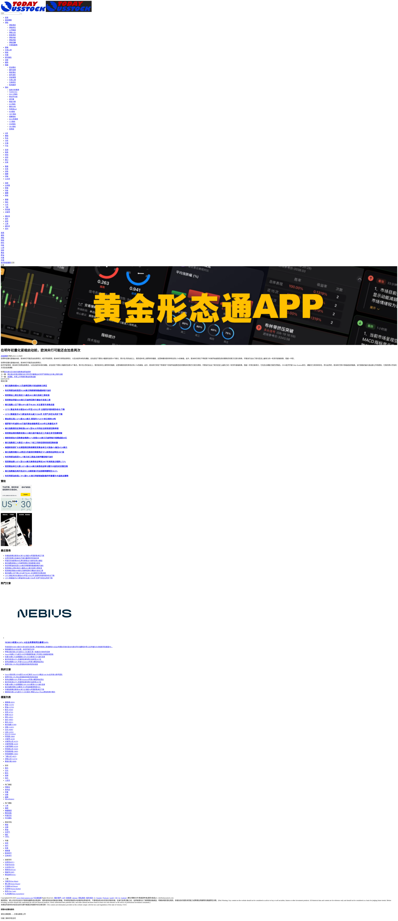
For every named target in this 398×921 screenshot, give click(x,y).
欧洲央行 (8, 853)
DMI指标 (12, 124)
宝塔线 (11, 129)
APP (63, 898)
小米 (6, 805)
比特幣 (7, 185)
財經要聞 (7, 263)
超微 (6, 797)
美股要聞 (8, 20)
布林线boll (13, 109)
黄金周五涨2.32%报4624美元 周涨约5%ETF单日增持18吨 (30, 419)
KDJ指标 (12, 104)
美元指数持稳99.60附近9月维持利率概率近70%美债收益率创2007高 (34, 452)
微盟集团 (8, 810)
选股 (6, 171)
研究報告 (8, 57)
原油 (2, 255)
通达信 (7, 216)
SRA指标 (12, 126)
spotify (112, 898)
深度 (6, 60)
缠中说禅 (12, 70)
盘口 (6, 160)
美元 (9, 372)
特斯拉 (7, 787)
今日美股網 (37, 898)
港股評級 (12, 40)
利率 (6, 848)
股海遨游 (12, 85)
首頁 (6, 17)
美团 (6, 808)
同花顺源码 (11, 754)
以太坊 (7, 179)
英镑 (29, 372)
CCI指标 (12, 121)
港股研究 (12, 27)
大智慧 (7, 212)
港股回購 (12, 42)
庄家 (6, 162)
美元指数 (17, 372)
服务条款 (89, 898)
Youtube (99, 898)
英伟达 (7, 789)
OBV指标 (12, 114)
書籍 (6, 193)
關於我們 (57, 898)
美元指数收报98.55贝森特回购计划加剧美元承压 (26, 386)
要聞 (6, 199)
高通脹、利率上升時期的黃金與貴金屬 (21, 377)
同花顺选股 (11, 751)
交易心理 (12, 80)
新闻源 (68, 898)
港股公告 (12, 32)
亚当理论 (12, 67)
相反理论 (12, 72)
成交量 (11, 99)
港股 (6, 22)
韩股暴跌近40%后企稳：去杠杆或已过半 (20, 649)
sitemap (74, 898)
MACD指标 (13, 94)
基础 (6, 136)
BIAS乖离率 (13, 119)
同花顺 (7, 209)
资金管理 (12, 77)
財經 (6, 52)
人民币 (7, 780)
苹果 (6, 792)
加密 (6, 183)
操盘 (6, 65)
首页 (2, 263)
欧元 (5, 372)
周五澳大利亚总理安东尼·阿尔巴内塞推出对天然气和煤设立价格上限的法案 (35, 374)
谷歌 (6, 794)
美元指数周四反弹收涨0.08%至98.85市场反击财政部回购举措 (32, 428)
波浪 (6, 221)
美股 (2, 235)
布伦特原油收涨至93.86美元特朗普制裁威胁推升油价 (28, 390)
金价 (9, 720)
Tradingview (13, 92)
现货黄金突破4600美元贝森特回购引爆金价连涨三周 (27, 400)
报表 (6, 152)
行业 (6, 145)
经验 (6, 155)
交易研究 (12, 82)
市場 (6, 55)
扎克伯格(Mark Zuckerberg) (14, 894)
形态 (6, 138)
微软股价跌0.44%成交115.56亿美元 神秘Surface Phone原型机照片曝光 (30, 692)
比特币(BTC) (9, 862)
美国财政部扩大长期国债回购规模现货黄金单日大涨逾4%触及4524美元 (36, 447)
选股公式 (11, 759)
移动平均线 (13, 97)
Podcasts (106, 898)
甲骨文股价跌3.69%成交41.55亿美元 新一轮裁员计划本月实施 (27, 652)
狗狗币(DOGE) (10, 870)
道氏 (6, 219)
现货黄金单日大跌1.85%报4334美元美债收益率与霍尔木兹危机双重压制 (36, 466)
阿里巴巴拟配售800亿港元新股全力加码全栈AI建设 (23, 561)
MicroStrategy (9, 799)
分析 (6, 141)
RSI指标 (12, 111)
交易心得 (8, 50)
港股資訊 (12, 25)
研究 (2, 243)
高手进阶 (12, 75)
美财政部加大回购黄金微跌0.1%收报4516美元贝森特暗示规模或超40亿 (36, 438)
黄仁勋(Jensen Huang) (12, 884)
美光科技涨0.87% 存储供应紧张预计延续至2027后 (23, 659)
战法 (6, 157)
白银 (6, 827)
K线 (6, 133)
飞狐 (6, 207)
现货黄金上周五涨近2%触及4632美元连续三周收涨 (27, 395)
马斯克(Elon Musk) (11, 881)
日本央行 (8, 855)
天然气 (7, 832)
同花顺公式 (11, 749)
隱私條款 (81, 898)
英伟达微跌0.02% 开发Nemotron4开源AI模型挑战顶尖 (24, 662)
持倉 (6, 190)
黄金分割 (12, 102)
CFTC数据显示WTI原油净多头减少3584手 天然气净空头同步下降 (33, 414)
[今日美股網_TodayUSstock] (46, 11)
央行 (6, 846)
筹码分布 (12, 106)
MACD (10, 734)
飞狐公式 (10, 756)
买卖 (6, 169)
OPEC (7, 836)
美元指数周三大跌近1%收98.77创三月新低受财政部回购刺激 (31, 443)
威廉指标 (12, 116)
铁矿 (6, 835)
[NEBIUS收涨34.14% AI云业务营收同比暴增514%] (45, 638)
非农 (9, 712)
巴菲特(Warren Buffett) (13, 889)
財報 (6, 188)
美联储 (10, 702)
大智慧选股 (11, 744)
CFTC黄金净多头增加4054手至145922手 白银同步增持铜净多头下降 (35, 409)
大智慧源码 (11, 746)
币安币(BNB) (10, 865)
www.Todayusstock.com (25, 898)
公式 (6, 204)
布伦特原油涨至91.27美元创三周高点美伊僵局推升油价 (29, 457)
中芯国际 (8, 818)
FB (116, 898)
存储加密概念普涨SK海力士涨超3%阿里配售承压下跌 (24, 556)
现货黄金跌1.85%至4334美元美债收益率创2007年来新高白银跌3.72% (35, 462)
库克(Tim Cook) (10, 891)
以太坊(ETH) (9, 867)
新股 (6, 195)
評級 (6, 176)
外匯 (2, 258)
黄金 (22, 372)
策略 (6, 47)
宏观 (6, 150)
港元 (9, 717)
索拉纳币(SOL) (10, 875)
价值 (6, 143)
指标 (6, 87)
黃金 (2, 253)
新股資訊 (12, 35)
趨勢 (6, 62)
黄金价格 (10, 761)
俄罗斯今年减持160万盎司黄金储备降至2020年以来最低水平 (31, 424)
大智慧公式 (11, 741)
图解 (6, 174)
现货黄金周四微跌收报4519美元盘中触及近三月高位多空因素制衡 (33, 433)
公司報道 (12, 30)
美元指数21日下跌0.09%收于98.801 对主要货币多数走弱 (29, 405)
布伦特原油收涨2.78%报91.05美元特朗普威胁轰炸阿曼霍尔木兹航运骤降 (36, 476)
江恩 (6, 224)
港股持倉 (12, 37)
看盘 (6, 166)
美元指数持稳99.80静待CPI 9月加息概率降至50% (22, 687)
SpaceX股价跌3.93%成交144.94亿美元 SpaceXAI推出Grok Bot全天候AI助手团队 (33, 674)
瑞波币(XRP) (9, 872)
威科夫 (7, 226)
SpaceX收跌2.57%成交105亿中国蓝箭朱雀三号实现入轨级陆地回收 (29, 654)
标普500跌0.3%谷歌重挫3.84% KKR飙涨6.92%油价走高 (25, 657)
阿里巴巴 (8, 815)
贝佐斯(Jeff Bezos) (11, 886)
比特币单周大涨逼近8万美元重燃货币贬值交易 (22, 558)
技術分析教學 (14, 90)
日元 (12, 372)
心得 (2, 248)
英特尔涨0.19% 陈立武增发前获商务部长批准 (21, 664)
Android (123, 898)
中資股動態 (13, 45)
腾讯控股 (8, 813)
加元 (6, 778)
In (119, 898)
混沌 (6, 228)
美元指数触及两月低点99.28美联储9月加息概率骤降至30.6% (31, 471)
